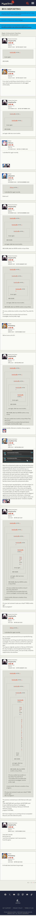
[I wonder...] (12, 42)
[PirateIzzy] (4, 71)
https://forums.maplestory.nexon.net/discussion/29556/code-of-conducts (16, 27)
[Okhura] (4, 143)
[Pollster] (11, 42)
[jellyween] (4, 165)
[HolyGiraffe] (4, 41)
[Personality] (11, 177)
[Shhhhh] (9, 73)
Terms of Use (29, 908)
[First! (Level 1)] (12, 177)
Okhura (12, 187)
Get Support (7, 908)
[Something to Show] (9, 144)
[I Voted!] (9, 42)
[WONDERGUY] (4, 430)
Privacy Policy (18, 908)
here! (22, 20)
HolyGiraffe (13, 52)
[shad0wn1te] (4, 441)
